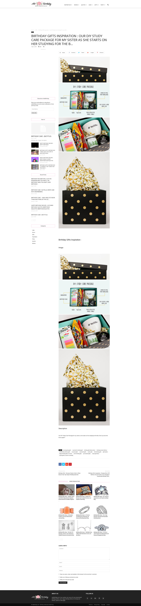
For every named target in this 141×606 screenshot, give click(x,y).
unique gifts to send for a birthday (66, 455)
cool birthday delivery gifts (64, 451)
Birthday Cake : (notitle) (41, 136)
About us (91, 604)
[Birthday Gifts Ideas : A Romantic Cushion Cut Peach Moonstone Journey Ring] (67, 508)
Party (102, 5)
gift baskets (105, 451)
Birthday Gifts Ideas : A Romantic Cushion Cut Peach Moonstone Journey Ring (66, 517)
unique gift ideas (95, 453)
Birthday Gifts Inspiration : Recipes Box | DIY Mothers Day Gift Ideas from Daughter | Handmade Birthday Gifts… (99, 475)
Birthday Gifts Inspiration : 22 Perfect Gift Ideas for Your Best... (47, 166)
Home (32, 30)
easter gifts (90, 451)
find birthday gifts (97, 451)
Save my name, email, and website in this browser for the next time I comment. (78, 574)
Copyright (103, 604)
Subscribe (34, 112)
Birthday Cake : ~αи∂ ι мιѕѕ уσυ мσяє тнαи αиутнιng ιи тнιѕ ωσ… (43, 198)
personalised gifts (87, 453)
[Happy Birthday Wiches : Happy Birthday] (35, 145)
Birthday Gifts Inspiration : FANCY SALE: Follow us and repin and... (47, 152)
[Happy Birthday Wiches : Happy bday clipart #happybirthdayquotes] (35, 159)
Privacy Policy (97, 604)
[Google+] (95, 598)
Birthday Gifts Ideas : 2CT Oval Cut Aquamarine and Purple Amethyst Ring (101, 498)
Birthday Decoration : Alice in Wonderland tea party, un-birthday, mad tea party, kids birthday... (41, 181)
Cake (90, 5)
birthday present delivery (102, 450)
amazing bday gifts (67, 450)
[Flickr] (91, 598)
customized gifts (82, 451)
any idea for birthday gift (78, 450)
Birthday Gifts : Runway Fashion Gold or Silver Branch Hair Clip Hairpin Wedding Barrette (69, 474)
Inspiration (67, 5)
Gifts (96, 5)
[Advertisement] (70, 19)
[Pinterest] (99, 598)
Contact (108, 604)
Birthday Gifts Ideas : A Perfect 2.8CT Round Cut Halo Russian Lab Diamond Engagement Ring (101, 534)
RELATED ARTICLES (63, 481)
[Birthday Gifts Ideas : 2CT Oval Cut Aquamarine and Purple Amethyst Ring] (102, 489)
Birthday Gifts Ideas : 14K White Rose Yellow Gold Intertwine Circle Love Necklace (84, 534)
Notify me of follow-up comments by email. (69, 577)
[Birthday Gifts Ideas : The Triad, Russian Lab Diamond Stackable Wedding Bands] (102, 508)
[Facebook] (87, 598)
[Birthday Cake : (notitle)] (43, 128)
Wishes (76, 5)
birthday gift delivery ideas (89, 450)
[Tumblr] (103, 598)
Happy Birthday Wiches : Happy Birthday (46, 144)
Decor (33, 232)
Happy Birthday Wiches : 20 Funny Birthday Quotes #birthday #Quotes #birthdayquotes (42, 207)
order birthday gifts (78, 453)
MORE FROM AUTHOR (75, 481)
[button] (108, 5)
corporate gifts (75, 451)
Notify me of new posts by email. (67, 579)
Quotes (83, 5)
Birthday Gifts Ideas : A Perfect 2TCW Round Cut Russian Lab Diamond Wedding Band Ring (83, 517)
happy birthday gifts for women (65, 453)
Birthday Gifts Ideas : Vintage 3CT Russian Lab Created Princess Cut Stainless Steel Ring (83, 498)
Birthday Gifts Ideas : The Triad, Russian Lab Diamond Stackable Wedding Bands (101, 517)
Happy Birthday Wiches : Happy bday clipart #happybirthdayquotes (46, 159)
